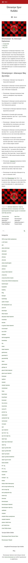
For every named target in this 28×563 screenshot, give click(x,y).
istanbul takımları (6, 385)
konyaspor (4, 400)
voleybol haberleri (6, 519)
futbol (3, 346)
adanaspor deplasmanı (13, 207)
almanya (4, 257)
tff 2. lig (3, 468)
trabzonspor (4, 471)
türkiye (3, 480)
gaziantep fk (4, 355)
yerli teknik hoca (5, 525)
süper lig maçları (5, 453)
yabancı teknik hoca (6, 522)
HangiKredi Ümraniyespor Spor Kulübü (14, 546)
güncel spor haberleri (7, 373)
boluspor (4, 295)
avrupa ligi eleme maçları (7, 278)
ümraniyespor (5, 501)
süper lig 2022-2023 (6, 447)
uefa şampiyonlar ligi (6, 492)
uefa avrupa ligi (5, 489)
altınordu (4, 260)
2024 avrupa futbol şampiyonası (9, 239)
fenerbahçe (4, 340)
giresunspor (4, 364)
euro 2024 (4, 331)
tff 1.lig (3, 465)
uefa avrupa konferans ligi (8, 486)
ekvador (3, 322)
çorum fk (4, 307)
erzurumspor (5, 328)
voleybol (4, 513)
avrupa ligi (4, 275)
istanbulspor (4, 388)
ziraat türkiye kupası (6, 528)
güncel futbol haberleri (7, 370)
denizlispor (4, 310)
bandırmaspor (5, 283)
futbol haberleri (5, 349)
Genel (6, 47)
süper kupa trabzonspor (7, 441)
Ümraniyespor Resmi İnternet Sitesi (10, 536)
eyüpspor (4, 334)
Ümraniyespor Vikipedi (7, 540)
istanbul (3, 382)
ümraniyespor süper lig (7, 507)
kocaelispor (4, 397)
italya (3, 391)
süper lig (4, 444)
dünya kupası (5, 313)
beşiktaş (4, 289)
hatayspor (4, 376)
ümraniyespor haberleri (7, 504)
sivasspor (4, 424)
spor (3, 427)
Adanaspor (12, 161)
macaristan (4, 406)
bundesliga (4, 298)
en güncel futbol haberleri (8, 325)
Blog (4, 47)
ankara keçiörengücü (6, 263)
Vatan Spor (5, 45)
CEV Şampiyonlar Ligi (7, 304)
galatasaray (4, 352)
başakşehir (4, 286)
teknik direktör (5, 462)
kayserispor (4, 394)
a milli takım (4, 242)
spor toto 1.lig (5, 433)
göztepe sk (4, 367)
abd (2, 245)
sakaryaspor (4, 415)
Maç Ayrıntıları (8, 212)
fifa (2, 343)
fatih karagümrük (6, 337)
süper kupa (4, 439)
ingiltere (4, 379)
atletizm (4, 269)
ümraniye (4, 498)
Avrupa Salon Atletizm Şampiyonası (10, 281)
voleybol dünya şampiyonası (8, 516)
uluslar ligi (4, 495)
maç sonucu (4, 403)
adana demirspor (6, 248)
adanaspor (4, 251)
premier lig (4, 412)
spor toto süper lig (6, 436)
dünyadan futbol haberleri (8, 316)
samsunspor (4, 421)
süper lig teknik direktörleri (8, 456)
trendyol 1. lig (5, 477)
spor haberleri (5, 430)
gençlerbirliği (5, 358)
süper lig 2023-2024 (6, 450)
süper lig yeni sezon (6, 459)
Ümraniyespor (11, 178)
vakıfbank (4, 510)
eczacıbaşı (4, 319)
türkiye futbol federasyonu (8, 483)
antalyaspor (4, 266)
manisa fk (4, 409)
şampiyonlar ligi (5, 418)
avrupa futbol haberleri (7, 272)
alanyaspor (4, 254)
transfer (3, 474)
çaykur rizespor (5, 301)
